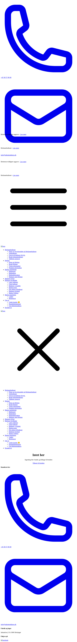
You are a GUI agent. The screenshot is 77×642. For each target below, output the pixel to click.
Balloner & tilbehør (11, 280)
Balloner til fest (9, 278)
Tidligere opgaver (14, 259)
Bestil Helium (13, 264)
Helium (7, 260)
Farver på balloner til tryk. (17, 255)
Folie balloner (13, 284)
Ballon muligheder (11, 269)
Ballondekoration (14, 275)
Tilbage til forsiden (38, 463)
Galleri (11, 297)
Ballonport (12, 271)
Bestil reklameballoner (16, 257)
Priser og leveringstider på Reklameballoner (22, 251)
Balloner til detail (14, 291)
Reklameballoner (10, 250)
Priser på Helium (14, 262)
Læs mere (23, 134)
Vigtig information (14, 266)
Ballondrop (12, 273)
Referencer (12, 298)
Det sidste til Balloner (15, 289)
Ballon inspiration (10, 295)
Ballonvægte (13, 288)
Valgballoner (13, 253)
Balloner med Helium (15, 277)
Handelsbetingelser (15, 304)
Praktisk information (15, 268)
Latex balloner (13, 282)
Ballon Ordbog (13, 293)
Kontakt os (8, 307)
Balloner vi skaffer (15, 286)
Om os (7, 300)
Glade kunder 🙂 (14, 302)
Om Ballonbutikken (15, 306)
